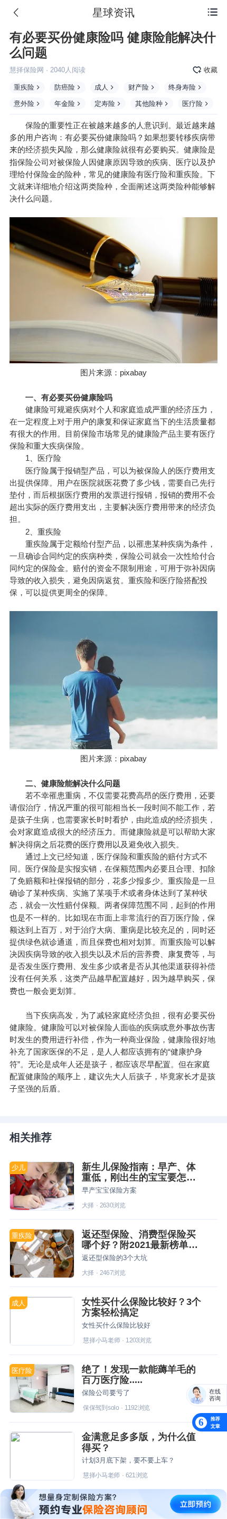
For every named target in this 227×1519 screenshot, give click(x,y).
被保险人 (73, 162)
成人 (101, 87)
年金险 (64, 104)
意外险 (24, 104)
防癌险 (64, 87)
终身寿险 (182, 87)
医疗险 (192, 104)
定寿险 (104, 104)
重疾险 (24, 87)
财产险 (138, 87)
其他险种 (149, 104)
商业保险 (144, 1039)
